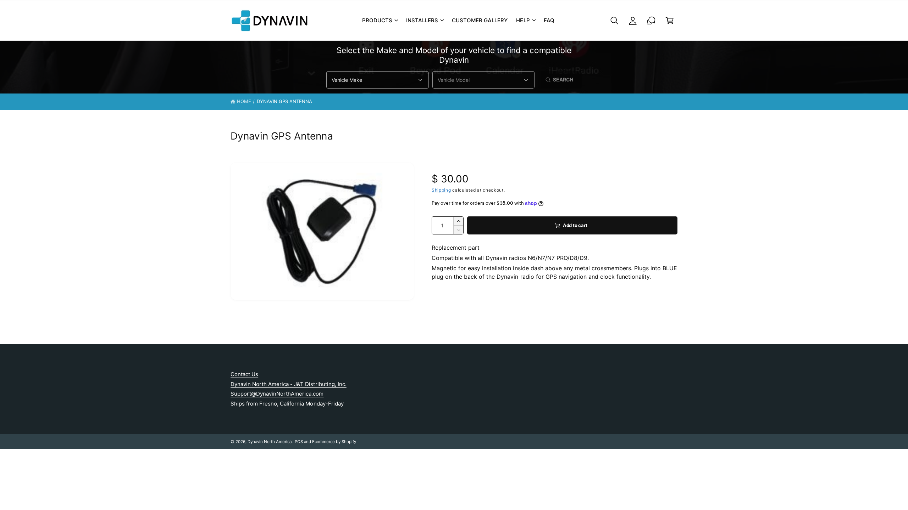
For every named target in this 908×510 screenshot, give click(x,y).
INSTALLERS (422, 20)
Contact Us (244, 374)
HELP (523, 20)
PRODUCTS (377, 20)
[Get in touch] (651, 20)
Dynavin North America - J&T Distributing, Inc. (289, 384)
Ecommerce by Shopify (334, 441)
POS (299, 441)
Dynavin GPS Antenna (284, 101)
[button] (380, 20)
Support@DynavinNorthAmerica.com (277, 393)
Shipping (441, 190)
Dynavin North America (270, 441)
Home (244, 101)
